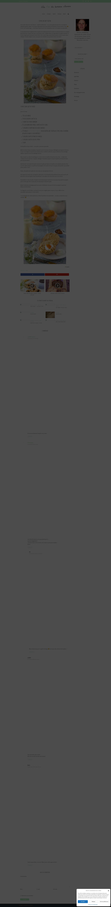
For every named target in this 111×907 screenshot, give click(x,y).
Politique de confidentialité (93, 904)
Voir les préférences (104, 901)
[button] (108, 890)
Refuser (93, 901)
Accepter (83, 901)
